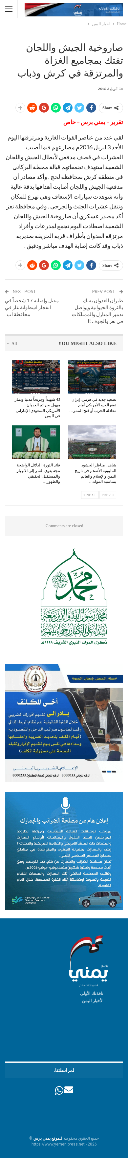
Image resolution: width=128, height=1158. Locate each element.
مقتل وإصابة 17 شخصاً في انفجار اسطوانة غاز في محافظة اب (32, 307)
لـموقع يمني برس (47, 1138)
